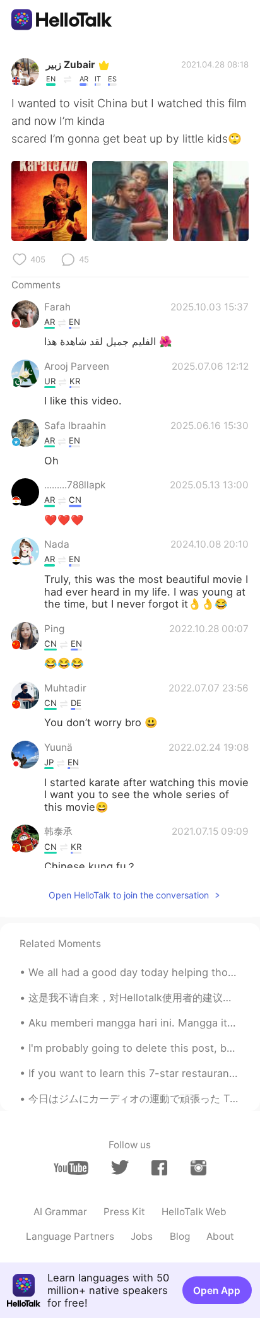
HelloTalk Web (194, 1212)
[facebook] (159, 1167)
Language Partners (70, 1236)
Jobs (142, 1236)
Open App (216, 1291)
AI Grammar (60, 1212)
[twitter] (119, 1167)
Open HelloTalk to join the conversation (129, 895)
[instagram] (198, 1167)
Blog (180, 1236)
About (220, 1236)
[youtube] (71, 1168)
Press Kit (124, 1212)
